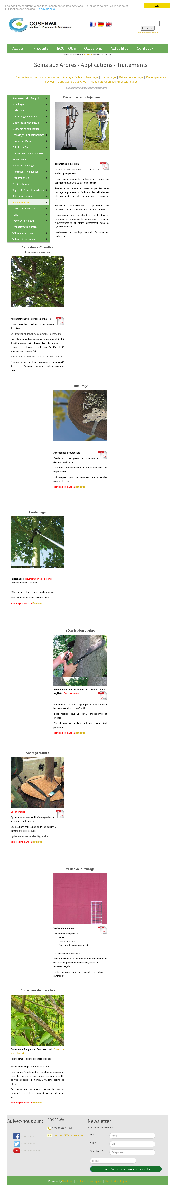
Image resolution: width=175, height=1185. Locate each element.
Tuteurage (92, 77)
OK (157, 5)
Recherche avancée (148, 32)
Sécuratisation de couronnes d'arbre (37, 77)
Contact (81, 1181)
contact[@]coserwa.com (69, 1135)
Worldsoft (68, 1181)
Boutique (80, 487)
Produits (88, 54)
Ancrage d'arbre (72, 77)
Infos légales (94, 1181)
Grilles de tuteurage (131, 77)
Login (123, 1181)
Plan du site (111, 1181)
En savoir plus (46, 8)
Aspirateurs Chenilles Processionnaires (114, 81)
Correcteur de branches (72, 81)
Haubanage (108, 77)
